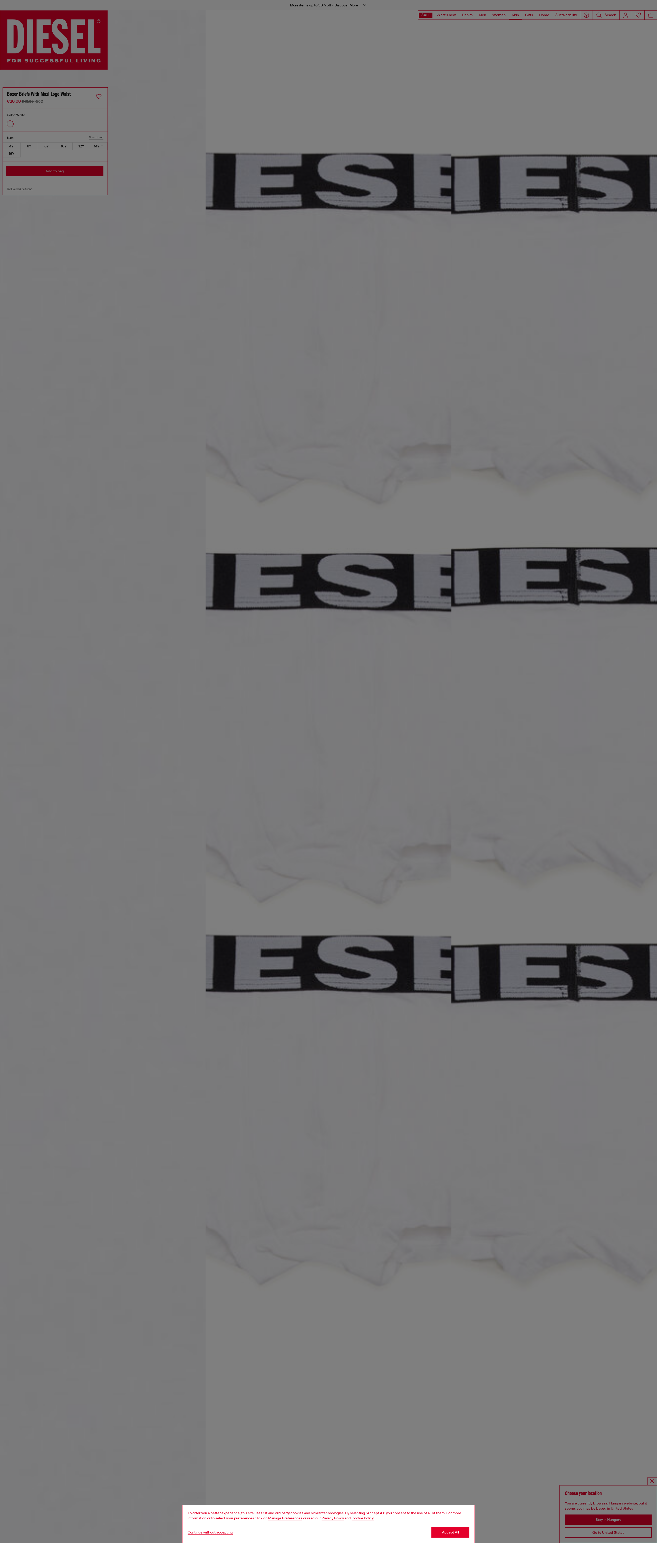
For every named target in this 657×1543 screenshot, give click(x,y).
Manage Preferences (285, 1518)
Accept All (450, 1532)
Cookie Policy (363, 1518)
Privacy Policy (333, 1518)
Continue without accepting (210, 1532)
